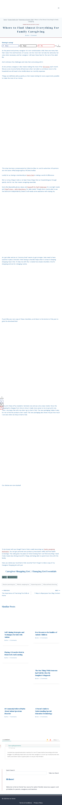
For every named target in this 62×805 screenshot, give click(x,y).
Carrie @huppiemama (14, 745)
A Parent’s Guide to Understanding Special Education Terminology (43, 711)
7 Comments (13, 716)
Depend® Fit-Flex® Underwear (37, 187)
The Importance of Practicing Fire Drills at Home (15, 593)
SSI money (46, 67)
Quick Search (10, 770)
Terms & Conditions (25, 803)
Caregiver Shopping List (18, 571)
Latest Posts (13, 577)
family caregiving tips (23, 584)
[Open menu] (58, 8)
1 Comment (34, 35)
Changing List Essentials (44, 571)
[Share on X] (1, 404)
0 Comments (43, 638)
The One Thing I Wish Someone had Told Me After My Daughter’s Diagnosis (46, 672)
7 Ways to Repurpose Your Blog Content (47, 592)
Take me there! (54, 773)
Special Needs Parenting (50, 584)
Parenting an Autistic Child (31, 24)
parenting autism (36, 584)
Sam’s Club (30, 175)
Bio (5, 577)
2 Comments (13, 640)
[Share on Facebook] (1, 401)
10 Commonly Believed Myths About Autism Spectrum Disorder (15, 711)
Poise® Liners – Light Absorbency (15, 189)
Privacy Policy (38, 803)
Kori (28, 35)
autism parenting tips (9, 584)
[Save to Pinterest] (1, 407)
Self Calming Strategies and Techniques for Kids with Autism (14, 634)
